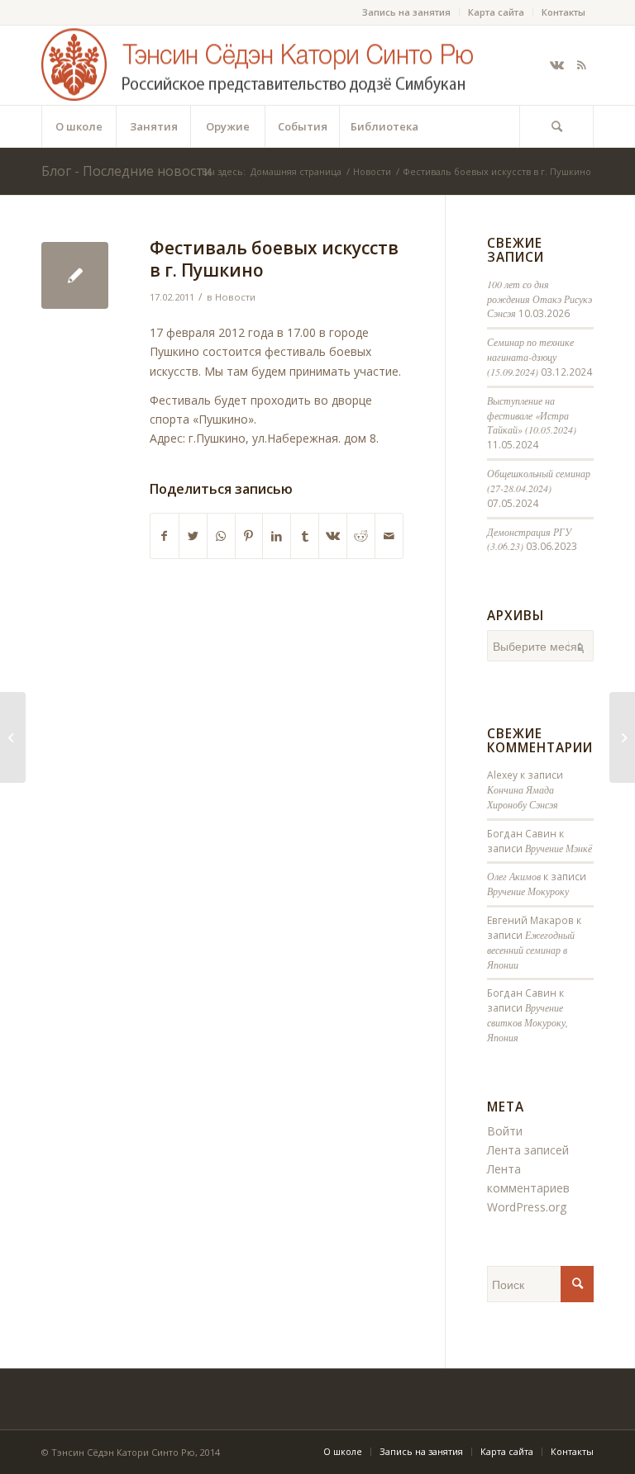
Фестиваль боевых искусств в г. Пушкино (274, 259)
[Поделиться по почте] (389, 536)
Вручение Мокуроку (528, 891)
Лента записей (528, 1150)
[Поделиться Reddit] (361, 536)
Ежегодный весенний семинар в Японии (531, 949)
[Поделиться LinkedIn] (276, 536)
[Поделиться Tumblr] (304, 536)
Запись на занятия (406, 12)
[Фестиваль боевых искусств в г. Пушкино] (74, 275)
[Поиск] (556, 126)
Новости (235, 297)
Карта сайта (496, 12)
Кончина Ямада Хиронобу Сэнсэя (522, 797)
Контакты (563, 12)
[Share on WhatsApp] (221, 536)
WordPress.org (526, 1207)
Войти (505, 1131)
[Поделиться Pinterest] (249, 536)
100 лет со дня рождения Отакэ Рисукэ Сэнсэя (539, 298)
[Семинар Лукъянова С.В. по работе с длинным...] (13, 737)
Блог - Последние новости (126, 171)
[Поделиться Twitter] (193, 536)
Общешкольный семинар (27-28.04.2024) (538, 481)
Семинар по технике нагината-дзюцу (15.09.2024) (530, 356)
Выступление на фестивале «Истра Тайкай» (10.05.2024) (531, 415)
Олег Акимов (514, 876)
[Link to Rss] (581, 65)
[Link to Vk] (556, 65)
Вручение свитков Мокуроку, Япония (527, 1022)
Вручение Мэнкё (558, 848)
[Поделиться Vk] (332, 536)
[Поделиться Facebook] (164, 536)
